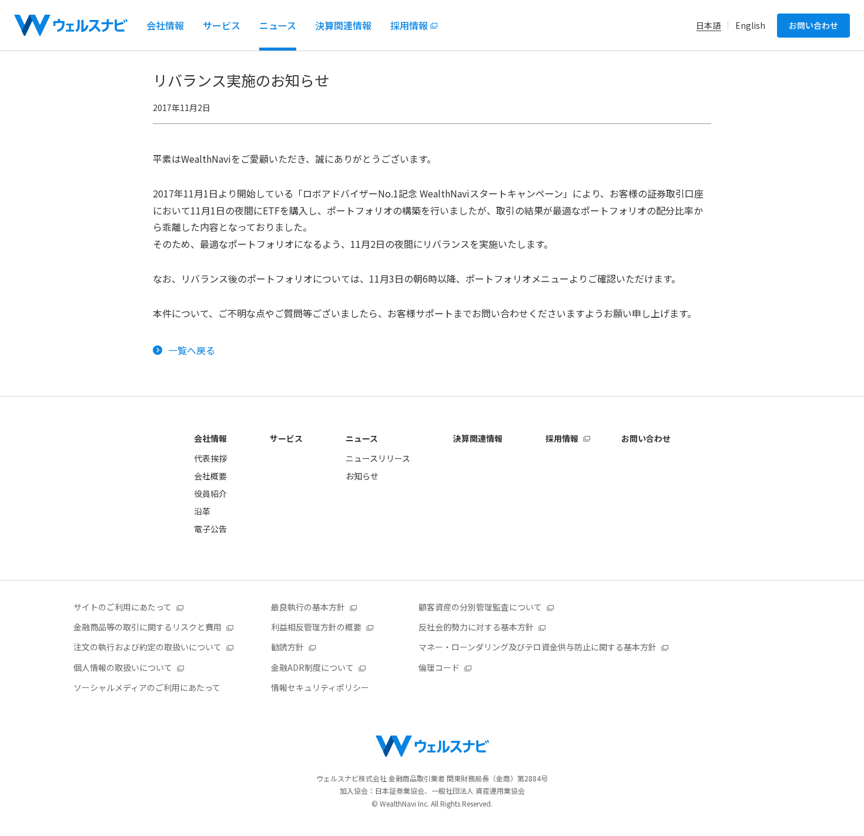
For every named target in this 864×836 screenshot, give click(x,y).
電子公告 (210, 529)
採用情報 (561, 438)
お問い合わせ (813, 25)
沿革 (202, 511)
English (750, 25)
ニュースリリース (378, 458)
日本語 (708, 25)
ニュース (362, 438)
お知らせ (362, 476)
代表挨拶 (210, 458)
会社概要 (210, 476)
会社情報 (210, 438)
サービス (286, 438)
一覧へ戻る (191, 350)
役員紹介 (210, 493)
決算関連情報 (478, 438)
